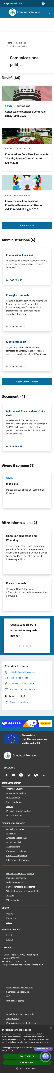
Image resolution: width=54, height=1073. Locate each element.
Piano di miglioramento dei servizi (22, 1023)
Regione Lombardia (13, 3)
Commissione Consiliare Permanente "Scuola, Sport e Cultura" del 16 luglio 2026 (26, 158)
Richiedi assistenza (15, 1000)
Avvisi (9, 922)
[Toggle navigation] (5, 12)
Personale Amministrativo (18, 811)
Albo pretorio (12, 1018)
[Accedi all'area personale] (43, 3)
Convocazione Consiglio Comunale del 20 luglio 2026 (25, 113)
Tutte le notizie (27, 225)
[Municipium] (36, 775)
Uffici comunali (13, 797)
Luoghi (9, 939)
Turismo (10, 895)
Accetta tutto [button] (27, 1056)
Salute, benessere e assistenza (20, 886)
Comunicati (11, 918)
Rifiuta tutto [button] (27, 1062)
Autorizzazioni (13, 846)
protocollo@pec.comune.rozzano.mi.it (24, 964)
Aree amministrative (16, 793)
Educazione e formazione (18, 860)
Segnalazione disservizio (17, 991)
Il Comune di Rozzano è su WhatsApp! (21, 538)
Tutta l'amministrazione (27, 381)
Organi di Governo (14, 788)
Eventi (9, 935)
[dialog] (27, 1049)
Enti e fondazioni (14, 802)
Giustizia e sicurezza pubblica (20, 873)
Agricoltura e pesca (15, 829)
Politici (9, 806)
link (11, 1050)
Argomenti (21, 42)
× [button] (51, 1028)
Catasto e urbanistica (16, 851)
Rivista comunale (16, 583)
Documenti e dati (14, 815)
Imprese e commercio (16, 877)
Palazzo (10, 478)
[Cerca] (48, 12)
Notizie (8, 105)
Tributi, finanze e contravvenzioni (22, 891)
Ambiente (11, 833)
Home (9, 42)
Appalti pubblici (13, 842)
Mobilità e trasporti (15, 882)
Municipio (12, 484)
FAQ (8, 996)
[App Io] (44, 775)
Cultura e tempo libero (16, 855)
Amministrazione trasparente (20, 1014)
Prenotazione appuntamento (19, 987)
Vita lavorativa (13, 900)
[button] (27, 1068)
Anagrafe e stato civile (16, 837)
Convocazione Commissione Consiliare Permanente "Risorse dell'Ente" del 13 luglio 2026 (23, 205)
